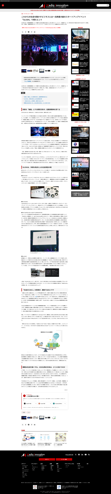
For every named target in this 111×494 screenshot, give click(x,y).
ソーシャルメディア (25, 469)
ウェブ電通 (27, 81)
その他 (23, 476)
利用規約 (55, 482)
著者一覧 (22, 482)
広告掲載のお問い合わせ (49, 482)
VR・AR (33, 468)
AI (32, 465)
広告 (42, 463)
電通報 (24, 412)
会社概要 (80, 482)
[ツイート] (22, 32)
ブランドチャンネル (69, 463)
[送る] (28, 32)
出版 (23, 472)
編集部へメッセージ (42, 482)
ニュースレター (59, 468)
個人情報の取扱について (60, 482)
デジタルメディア (25, 465)
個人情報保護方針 (67, 482)
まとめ (58, 469)
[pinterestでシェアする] (31, 32)
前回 (36, 296)
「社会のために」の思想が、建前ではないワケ (33, 101)
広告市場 (42, 468)
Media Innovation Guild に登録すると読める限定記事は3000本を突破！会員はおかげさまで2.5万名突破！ (55, 10)
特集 (57, 463)
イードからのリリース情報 (86, 482)
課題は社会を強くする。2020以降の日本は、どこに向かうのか (37, 103)
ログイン (47, 459)
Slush (29, 412)
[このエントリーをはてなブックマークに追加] (34, 32)
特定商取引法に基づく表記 (74, 482)
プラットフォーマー (25, 471)
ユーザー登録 (64, 459)
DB (87, 463)
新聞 (23, 468)
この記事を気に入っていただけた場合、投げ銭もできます (80, 194)
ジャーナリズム (24, 475)
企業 (51, 463)
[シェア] (25, 32)
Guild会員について (36, 482)
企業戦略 (52, 465)
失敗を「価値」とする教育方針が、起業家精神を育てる (35, 96)
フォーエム (67, 465)
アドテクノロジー (44, 465)
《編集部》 (66, 390)
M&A (51, 468)
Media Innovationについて (28, 482)
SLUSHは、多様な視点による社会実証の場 (33, 98)
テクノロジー (34, 463)
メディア (23, 463)
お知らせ (79, 465)
